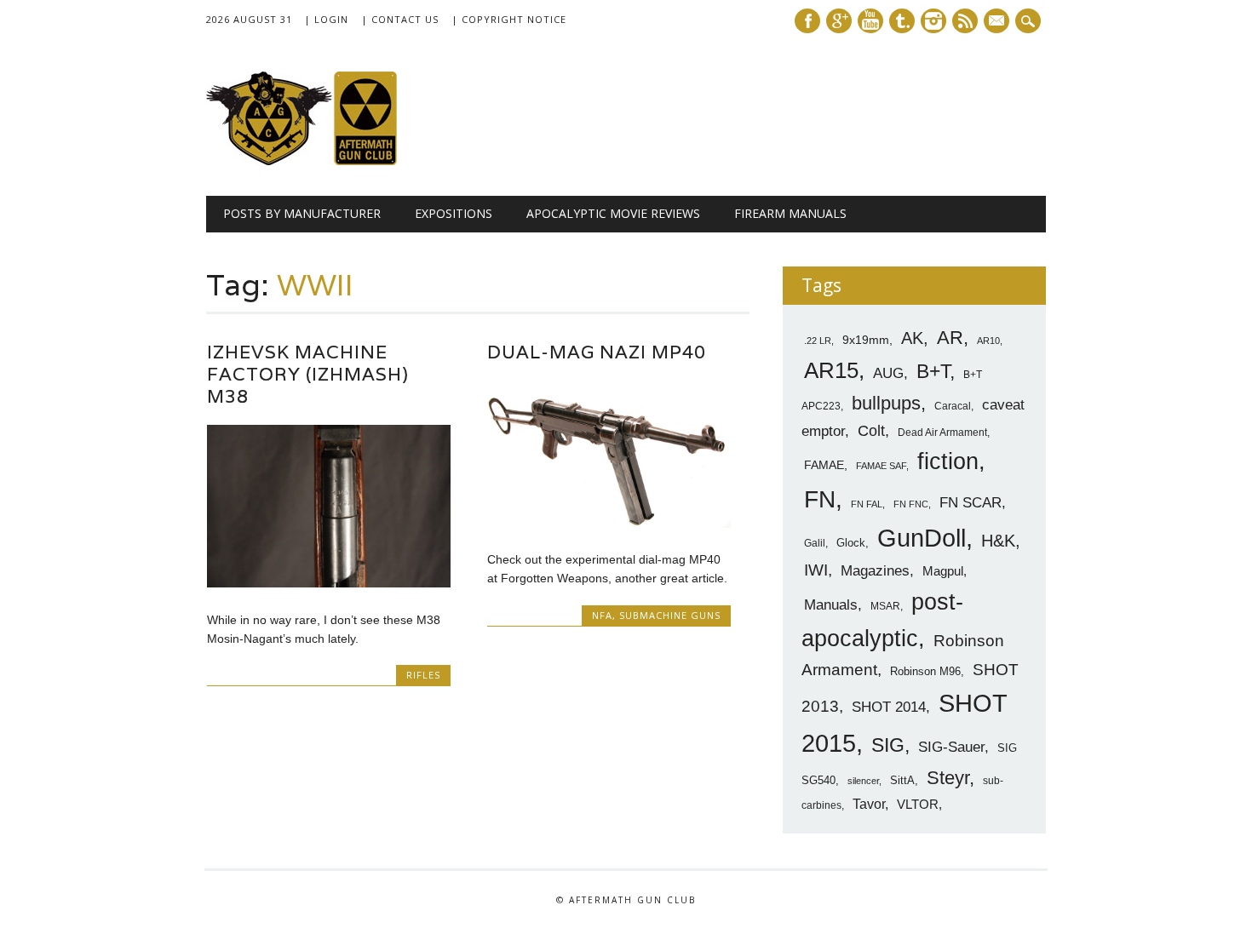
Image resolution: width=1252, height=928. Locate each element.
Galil (814, 543)
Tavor (869, 804)
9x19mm (865, 340)
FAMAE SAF (881, 466)
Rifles (423, 674)
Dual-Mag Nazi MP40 (596, 352)
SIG (888, 745)
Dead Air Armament (942, 432)
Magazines (875, 571)
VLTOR (918, 804)
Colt (871, 430)
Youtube (870, 21)
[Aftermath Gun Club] (334, 161)
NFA (602, 615)
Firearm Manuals (790, 213)
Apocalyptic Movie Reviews (613, 213)
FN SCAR (970, 503)
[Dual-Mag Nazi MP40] (609, 523)
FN (820, 499)
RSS (965, 21)
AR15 (831, 370)
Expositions (453, 213)
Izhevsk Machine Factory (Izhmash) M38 (308, 374)
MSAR (885, 606)
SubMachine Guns (670, 615)
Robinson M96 (925, 671)
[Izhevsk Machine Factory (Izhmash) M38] (329, 583)
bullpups (886, 403)
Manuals (831, 605)
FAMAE (824, 465)
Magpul (942, 571)
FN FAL (866, 504)
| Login (326, 19)
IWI (816, 570)
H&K (998, 540)
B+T (933, 371)
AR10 (988, 340)
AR (950, 337)
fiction (948, 461)
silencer (863, 781)
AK (912, 338)
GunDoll (921, 538)
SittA (902, 780)
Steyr (948, 777)
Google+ (839, 21)
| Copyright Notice (508, 19)
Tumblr (902, 21)
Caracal (952, 406)
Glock (850, 542)
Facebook (807, 21)
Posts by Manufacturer (302, 213)
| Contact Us (400, 19)
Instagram (933, 21)
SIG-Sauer (951, 746)
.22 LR (817, 340)
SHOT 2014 (889, 707)
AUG (888, 373)
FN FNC (910, 504)
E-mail (998, 22)
